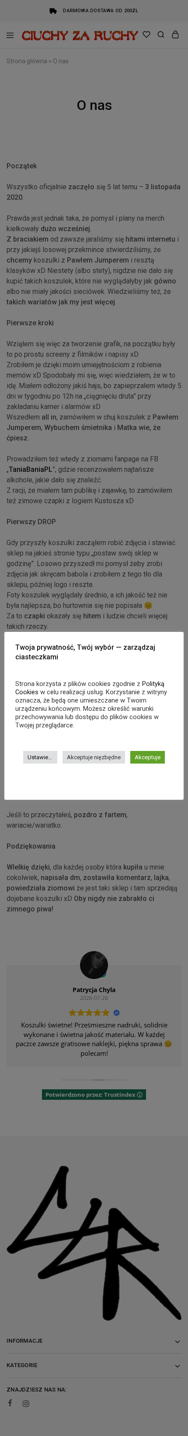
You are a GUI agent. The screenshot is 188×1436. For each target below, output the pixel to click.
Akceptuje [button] (147, 757)
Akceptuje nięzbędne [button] (94, 757)
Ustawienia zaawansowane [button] (42, 757)
